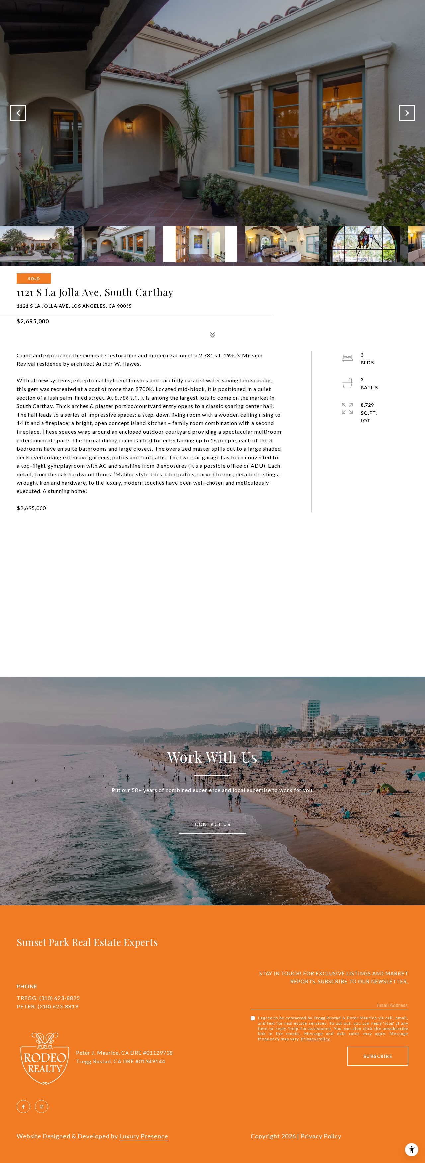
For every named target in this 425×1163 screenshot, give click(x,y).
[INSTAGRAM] (41, 1106)
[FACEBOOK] (23, 1106)
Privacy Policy (315, 1038)
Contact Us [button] (212, 824)
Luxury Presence (143, 1136)
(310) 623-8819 (58, 1006)
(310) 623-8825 (59, 998)
